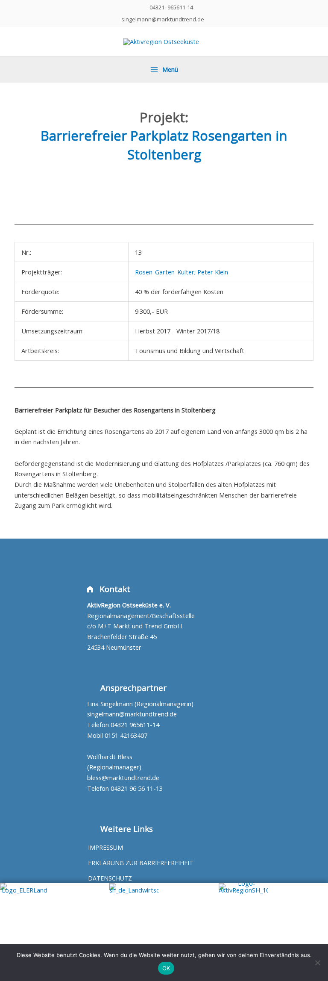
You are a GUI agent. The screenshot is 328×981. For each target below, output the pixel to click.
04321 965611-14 (135, 724)
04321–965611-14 (171, 7)
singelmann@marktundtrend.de (162, 19)
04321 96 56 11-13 (137, 788)
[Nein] (317, 962)
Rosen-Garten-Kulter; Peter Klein (181, 272)
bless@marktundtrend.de (123, 777)
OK (166, 968)
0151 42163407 (126, 735)
